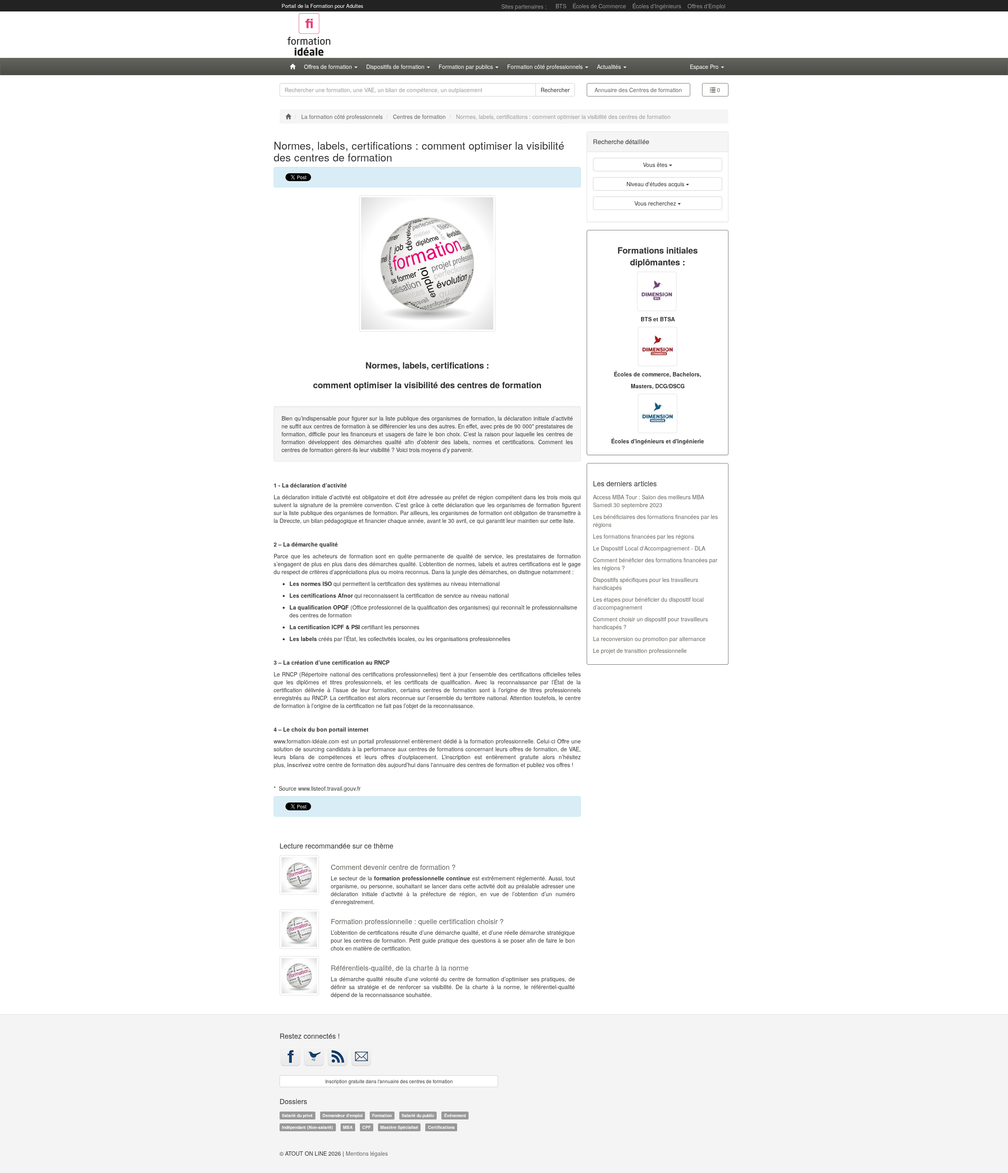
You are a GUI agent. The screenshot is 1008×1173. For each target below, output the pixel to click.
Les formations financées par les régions (643, 536)
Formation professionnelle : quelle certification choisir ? (417, 921)
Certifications (441, 1127)
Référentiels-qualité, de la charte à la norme (400, 967)
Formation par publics (467, 66)
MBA (348, 1127)
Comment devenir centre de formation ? (393, 867)
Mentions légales (367, 1153)
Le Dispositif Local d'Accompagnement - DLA (649, 548)
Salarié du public (418, 1115)
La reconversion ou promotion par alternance (649, 639)
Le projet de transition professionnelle (640, 650)
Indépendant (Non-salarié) (307, 1127)
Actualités (610, 66)
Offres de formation (329, 66)
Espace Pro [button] (705, 66)
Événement (455, 1115)
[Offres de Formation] (292, 66)
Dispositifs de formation (396, 66)
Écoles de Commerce (599, 6)
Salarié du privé (297, 1115)
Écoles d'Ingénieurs (656, 6)
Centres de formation (638, 90)
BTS (561, 6)
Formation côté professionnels (545, 66)
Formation (382, 1115)
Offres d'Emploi (706, 6)
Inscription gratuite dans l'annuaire (389, 1081)
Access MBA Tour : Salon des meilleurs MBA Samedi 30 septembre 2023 (648, 501)
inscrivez (299, 765)
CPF (366, 1127)
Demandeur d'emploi (342, 1115)
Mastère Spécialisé (399, 1127)
